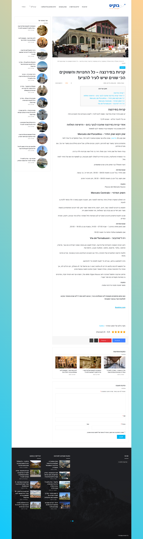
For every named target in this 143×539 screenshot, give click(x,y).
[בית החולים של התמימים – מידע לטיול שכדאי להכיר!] (42, 126)
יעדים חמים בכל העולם (49, 7)
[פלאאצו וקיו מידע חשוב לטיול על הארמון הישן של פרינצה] (42, 151)
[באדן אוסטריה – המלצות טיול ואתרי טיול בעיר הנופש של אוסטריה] (64, 464)
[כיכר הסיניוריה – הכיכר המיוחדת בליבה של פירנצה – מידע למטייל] (42, 78)
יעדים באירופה (74, 7)
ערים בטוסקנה (97, 61)
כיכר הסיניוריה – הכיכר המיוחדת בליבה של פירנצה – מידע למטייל (26, 76)
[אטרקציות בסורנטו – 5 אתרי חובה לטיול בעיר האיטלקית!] (35, 484)
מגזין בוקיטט (63, 7)
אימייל (123, 424)
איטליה (116, 61)
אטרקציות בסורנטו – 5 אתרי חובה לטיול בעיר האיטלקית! (22, 484)
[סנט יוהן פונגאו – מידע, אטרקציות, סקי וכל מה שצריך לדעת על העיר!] (64, 475)
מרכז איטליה (110, 61)
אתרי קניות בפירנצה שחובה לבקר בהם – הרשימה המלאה (104, 96)
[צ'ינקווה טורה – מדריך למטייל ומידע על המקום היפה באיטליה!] (64, 496)
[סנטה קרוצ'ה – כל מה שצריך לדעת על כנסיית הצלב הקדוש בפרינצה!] (42, 114)
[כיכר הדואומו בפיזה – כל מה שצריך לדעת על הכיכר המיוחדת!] (35, 505)
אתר (88, 424)
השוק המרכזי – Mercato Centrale (111, 101)
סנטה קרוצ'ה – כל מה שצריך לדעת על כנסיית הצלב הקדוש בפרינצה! (26, 112)
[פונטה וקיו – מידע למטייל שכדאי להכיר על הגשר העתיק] (42, 163)
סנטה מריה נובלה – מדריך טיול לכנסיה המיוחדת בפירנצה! (27, 100)
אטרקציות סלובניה (122, 462)
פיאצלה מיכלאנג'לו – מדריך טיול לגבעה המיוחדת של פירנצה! (27, 64)
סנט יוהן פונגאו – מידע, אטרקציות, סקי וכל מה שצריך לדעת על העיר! (51, 475)
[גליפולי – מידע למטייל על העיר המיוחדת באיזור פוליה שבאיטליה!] (64, 484)
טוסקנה (104, 61)
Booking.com (120, 307)
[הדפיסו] (91, 340)
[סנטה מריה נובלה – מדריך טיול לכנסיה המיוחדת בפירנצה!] (42, 102)
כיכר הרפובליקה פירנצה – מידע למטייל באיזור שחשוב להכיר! (27, 52)
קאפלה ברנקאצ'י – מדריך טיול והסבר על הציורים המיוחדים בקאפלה (27, 88)
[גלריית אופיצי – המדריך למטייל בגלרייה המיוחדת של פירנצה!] (114, 362)
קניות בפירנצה (119, 93)
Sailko (101, 326)
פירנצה (90, 61)
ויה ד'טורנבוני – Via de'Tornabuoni (111, 104)
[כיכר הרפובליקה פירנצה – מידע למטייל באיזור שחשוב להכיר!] (42, 54)
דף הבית (84, 7)
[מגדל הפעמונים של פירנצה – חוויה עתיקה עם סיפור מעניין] (42, 138)
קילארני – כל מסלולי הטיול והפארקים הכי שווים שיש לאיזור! (23, 463)
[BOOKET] (113, 7)
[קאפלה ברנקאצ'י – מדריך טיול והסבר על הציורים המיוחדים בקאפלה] (42, 90)
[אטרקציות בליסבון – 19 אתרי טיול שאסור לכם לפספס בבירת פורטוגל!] (35, 494)
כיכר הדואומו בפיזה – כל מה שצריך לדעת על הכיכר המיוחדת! (22, 505)
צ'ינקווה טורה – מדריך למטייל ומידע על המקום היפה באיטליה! (51, 495)
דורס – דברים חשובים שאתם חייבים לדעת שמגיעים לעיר (51, 505)
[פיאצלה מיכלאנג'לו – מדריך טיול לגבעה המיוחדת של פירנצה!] (42, 66)
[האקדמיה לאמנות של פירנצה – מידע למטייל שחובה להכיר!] (90, 362)
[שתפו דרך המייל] (96, 340)
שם (124, 416)
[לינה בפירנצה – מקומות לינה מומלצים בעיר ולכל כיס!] (66, 362)
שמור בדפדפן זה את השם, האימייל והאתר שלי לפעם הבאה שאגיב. (105, 432)
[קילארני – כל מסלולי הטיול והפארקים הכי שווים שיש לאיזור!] (35, 464)
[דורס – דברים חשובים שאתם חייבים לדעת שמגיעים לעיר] (64, 505)
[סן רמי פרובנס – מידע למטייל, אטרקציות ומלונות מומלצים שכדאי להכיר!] (35, 473)
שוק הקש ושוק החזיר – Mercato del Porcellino (107, 98)
